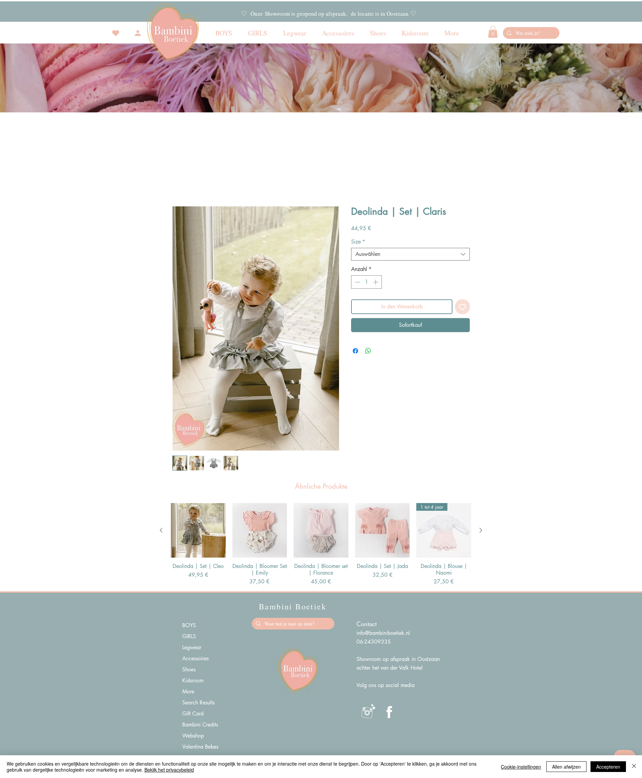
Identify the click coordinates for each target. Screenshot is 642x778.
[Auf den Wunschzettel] (462, 306)
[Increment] (376, 282)
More (188, 691)
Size (358, 241)
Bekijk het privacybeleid (169, 769)
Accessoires (195, 658)
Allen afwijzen (566, 766)
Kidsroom (193, 680)
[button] (493, 32)
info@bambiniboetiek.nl (383, 633)
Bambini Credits (200, 724)
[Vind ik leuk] (115, 33)
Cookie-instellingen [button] (521, 766)
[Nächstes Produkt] (481, 530)
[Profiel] (137, 33)
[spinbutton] (366, 282)
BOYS (189, 625)
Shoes (189, 669)
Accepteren (608, 766)
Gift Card (193, 713)
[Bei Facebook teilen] (355, 351)
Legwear (191, 647)
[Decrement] (356, 282)
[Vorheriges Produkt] (161, 530)
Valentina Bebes (200, 746)
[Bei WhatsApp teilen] (368, 351)
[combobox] (410, 254)
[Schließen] (634, 767)
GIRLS (189, 636)
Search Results (198, 702)
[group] (321, 544)
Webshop (193, 735)
